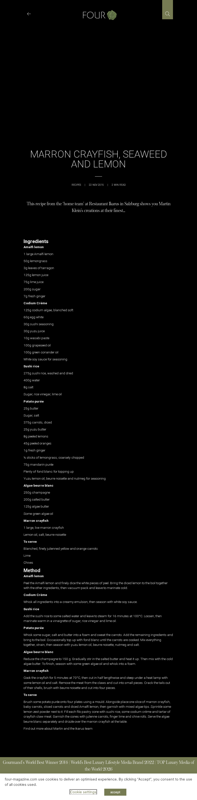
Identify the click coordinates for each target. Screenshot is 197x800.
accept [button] (115, 792)
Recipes (76, 184)
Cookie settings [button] (83, 792)
